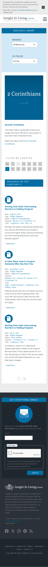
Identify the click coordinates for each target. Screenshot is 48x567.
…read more (10, 243)
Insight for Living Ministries (20, 219)
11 (29, 169)
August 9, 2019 (15, 214)
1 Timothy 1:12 (32, 340)
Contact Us (27, 549)
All (7, 164)
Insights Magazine (16, 216)
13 (40, 169)
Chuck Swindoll (16, 337)
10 (24, 169)
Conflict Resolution (17, 285)
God (36, 285)
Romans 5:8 (21, 278)
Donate (30, 546)
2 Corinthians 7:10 (29, 221)
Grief (22, 223)
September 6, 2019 (17, 269)
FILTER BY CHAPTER (19, 158)
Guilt (26, 223)
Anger (7, 285)
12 (34, 169)
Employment (39, 546)
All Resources (18, 44)
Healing (7, 287)
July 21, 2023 (14, 333)
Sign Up (19, 549)
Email (7, 433)
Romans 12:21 (32, 278)
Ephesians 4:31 (10, 278)
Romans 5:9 (17, 221)
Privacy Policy (9, 546)
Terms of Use (21, 546)
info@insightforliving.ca (13, 521)
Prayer (13, 287)
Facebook (19, 379)
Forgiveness (14, 223)
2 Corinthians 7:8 (11, 280)
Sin (31, 223)
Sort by (16, 61)
